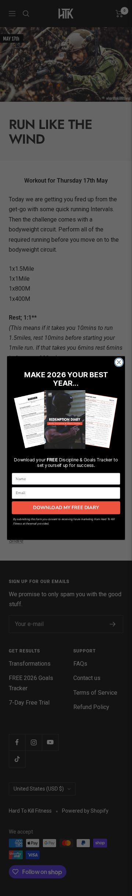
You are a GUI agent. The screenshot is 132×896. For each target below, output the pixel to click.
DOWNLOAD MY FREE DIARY (66, 507)
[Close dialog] (119, 362)
